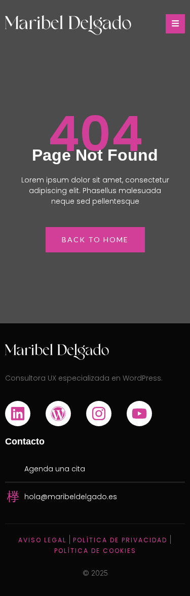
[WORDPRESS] (58, 413)
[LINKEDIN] (17, 413)
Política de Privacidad (120, 540)
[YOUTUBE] (139, 413)
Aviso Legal (42, 540)
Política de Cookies (95, 550)
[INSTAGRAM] (98, 413)
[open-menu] (175, 23)
